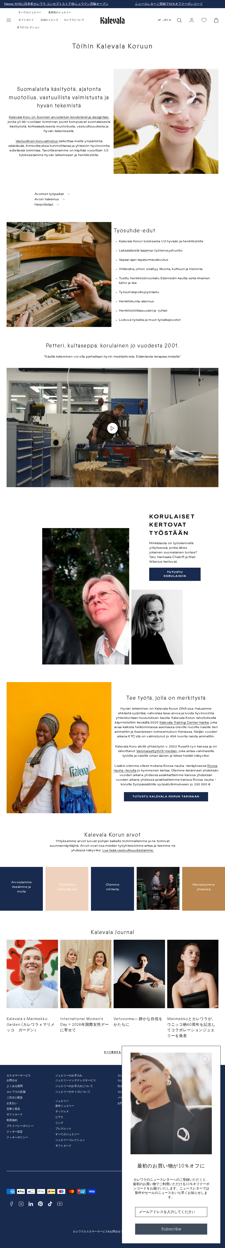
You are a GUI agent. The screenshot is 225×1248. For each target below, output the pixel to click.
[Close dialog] (204, 1059)
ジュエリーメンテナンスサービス (75, 1080)
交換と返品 (13, 1109)
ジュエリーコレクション (70, 1140)
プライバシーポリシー (20, 1126)
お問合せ (12, 1080)
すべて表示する (112, 1052)
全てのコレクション (28, 27)
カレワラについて (74, 20)
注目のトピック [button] (49, 20)
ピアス (59, 1117)
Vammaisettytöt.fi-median (156, 751)
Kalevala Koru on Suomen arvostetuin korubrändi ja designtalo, (59, 117)
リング (59, 1123)
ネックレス (62, 1111)
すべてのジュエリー (67, 1134)
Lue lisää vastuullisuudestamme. (128, 850)
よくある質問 (15, 1086)
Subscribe (171, 1229)
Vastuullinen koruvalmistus (37, 141)
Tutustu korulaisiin (175, 574)
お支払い (12, 1103)
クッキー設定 (15, 1132)
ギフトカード (15, 1114)
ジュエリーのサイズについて (73, 1092)
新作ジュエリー (64, 1106)
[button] (9, 20)
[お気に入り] (204, 20)
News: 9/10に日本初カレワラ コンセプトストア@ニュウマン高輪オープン (56, 4)
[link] (191, 20)
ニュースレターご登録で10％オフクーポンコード (169, 4)
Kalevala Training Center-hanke (184, 722)
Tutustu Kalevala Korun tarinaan (166, 796)
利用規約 (12, 1120)
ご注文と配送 (15, 1097)
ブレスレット (63, 1128)
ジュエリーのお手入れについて (74, 1086)
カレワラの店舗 (16, 1092)
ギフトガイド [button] (26, 20)
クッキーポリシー (17, 1137)
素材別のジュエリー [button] (59, 12)
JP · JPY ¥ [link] (164, 20)
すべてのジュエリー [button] (29, 12)
